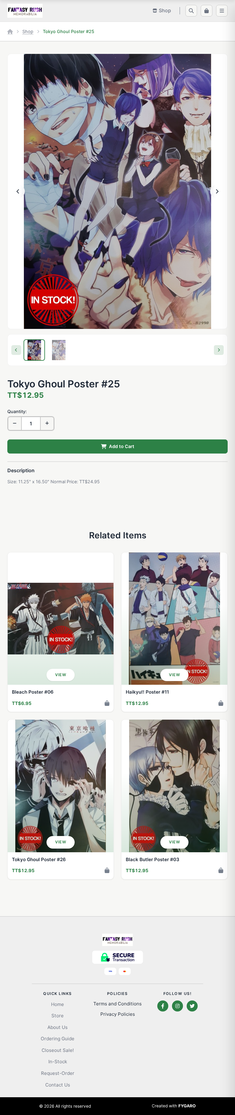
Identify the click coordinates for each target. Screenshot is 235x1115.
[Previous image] (18, 191)
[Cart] (206, 11)
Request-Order (57, 1073)
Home (57, 1004)
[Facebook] (162, 1005)
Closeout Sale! (58, 1050)
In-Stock (57, 1061)
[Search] (191, 11)
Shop (27, 31)
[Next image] (217, 191)
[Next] (219, 350)
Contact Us (57, 1085)
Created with (174, 1105)
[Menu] (222, 11)
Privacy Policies (117, 1014)
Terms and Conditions (117, 1004)
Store (57, 1016)
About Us (57, 1027)
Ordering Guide (57, 1039)
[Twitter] (192, 1005)
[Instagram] (177, 1005)
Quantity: (17, 411)
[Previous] (16, 350)
